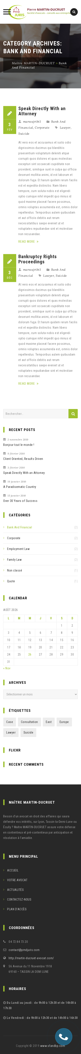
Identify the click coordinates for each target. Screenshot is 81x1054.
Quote (11, 581)
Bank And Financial (19, 527)
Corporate (42, 128)
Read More (27, 241)
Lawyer (65, 128)
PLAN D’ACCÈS (17, 909)
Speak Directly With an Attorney (42, 111)
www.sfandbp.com (52, 1046)
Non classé (14, 570)
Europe (64, 722)
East (49, 722)
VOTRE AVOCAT (17, 880)
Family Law (14, 559)
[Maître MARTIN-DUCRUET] (41, 12)
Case (9, 722)
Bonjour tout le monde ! (18, 445)
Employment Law (18, 549)
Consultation (29, 722)
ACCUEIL (13, 870)
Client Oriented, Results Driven (23, 459)
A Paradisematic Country (19, 487)
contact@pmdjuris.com (24, 950)
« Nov (7, 668)
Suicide (24, 134)
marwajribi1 (32, 121)
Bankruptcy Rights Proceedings (37, 259)
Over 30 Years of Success (20, 501)
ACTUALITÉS (15, 890)
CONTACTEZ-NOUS (19, 899)
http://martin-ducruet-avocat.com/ (31, 958)
